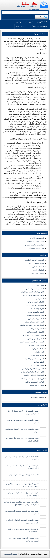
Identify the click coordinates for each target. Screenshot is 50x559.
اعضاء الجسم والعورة (36, 345)
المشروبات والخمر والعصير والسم (32, 342)
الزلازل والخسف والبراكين (34, 382)
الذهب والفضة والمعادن (36, 312)
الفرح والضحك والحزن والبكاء (33, 335)
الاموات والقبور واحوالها (36, 302)
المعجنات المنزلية (37, 267)
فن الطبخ (19, 22)
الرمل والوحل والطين (36, 385)
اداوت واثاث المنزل (37, 309)
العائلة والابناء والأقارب (36, 329)
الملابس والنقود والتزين (36, 319)
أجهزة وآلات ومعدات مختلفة (34, 322)
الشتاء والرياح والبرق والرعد (34, 375)
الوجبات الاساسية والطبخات (34, 260)
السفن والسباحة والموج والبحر (33, 369)
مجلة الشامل (29, 3)
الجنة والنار (40, 299)
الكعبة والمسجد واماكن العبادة (33, 295)
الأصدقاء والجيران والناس (35, 332)
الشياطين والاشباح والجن (35, 305)
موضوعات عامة (21, 26)
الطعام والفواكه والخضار (35, 315)
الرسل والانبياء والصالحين (35, 289)
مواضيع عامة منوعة (37, 397)
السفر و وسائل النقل (36, 365)
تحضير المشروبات (37, 273)
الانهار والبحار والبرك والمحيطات (32, 372)
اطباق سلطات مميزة (36, 263)
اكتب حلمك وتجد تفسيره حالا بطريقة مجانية (23, 475)
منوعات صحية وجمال (36, 248)
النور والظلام (39, 352)
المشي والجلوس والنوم (36, 339)
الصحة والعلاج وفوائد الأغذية (38, 26)
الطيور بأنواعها (39, 362)
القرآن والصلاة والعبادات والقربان (32, 292)
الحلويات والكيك (38, 270)
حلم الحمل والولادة (37, 349)
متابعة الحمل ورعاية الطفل (34, 241)
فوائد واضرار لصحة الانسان (34, 245)
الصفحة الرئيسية (42, 22)
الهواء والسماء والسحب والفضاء (32, 379)
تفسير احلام (29, 22)
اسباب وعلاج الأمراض (36, 238)
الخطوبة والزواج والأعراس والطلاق (32, 325)
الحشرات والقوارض (37, 355)
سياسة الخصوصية (11, 554)
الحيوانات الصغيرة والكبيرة (34, 359)
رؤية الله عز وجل (38, 285)
